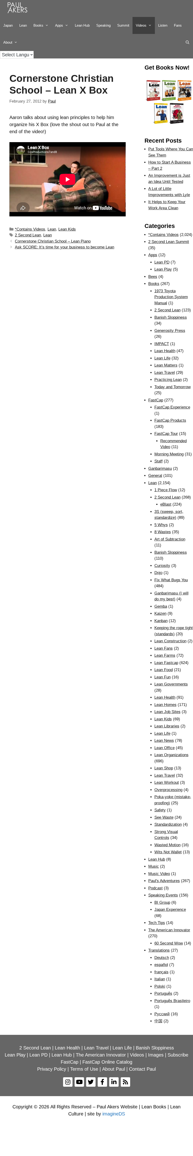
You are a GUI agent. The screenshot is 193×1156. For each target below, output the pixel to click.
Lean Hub (82, 25)
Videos (141, 25)
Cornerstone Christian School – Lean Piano (53, 241)
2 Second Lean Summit (168, 241)
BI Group (162, 902)
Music (153, 866)
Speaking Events (163, 895)
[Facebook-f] (102, 1082)
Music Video (159, 873)
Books (38, 25)
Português (163, 993)
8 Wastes (162, 532)
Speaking (103, 25)
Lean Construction (170, 641)
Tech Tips (156, 923)
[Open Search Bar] (187, 42)
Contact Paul (142, 1069)
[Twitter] (91, 1082)
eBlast (165, 504)
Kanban (161, 621)
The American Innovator (169, 930)
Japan (8, 25)
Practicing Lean (168, 379)
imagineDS (113, 1113)
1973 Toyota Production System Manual (171, 297)
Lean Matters (165, 365)
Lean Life (162, 358)
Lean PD (161, 262)
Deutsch (161, 957)
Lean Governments (171, 684)
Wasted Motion (167, 845)
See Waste (163, 817)
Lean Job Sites (167, 712)
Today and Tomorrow (172, 387)
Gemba (160, 606)
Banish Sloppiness (170, 317)
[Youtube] (79, 1082)
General (155, 475)
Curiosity (162, 565)
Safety (160, 810)
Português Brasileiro (172, 1001)
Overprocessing (168, 790)
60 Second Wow (168, 943)
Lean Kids (67, 229)
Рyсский (162, 1014)
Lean (23, 25)
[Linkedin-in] (114, 1082)
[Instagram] (67, 1082)
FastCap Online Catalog (107, 1062)
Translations (159, 950)
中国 (158, 1021)
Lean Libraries (166, 726)
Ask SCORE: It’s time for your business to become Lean (64, 247)
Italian (159, 979)
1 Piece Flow (165, 490)
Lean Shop (163, 768)
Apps (152, 255)
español (161, 964)
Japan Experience (170, 909)
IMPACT (161, 344)
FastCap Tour (166, 433)
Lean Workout (166, 782)
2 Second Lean (28, 235)
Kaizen (160, 613)
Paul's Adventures (164, 881)
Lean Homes (165, 704)
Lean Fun (162, 677)
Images (156, 1054)
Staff (158, 461)
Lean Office (164, 748)
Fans (178, 25)
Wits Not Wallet (168, 852)
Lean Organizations (171, 755)
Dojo (158, 572)
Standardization (168, 824)
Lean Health (164, 351)
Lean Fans (163, 648)
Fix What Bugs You (171, 580)
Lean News (164, 740)
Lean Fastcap (166, 663)
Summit (123, 25)
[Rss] (125, 1082)
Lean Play (163, 269)
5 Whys (161, 525)
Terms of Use (84, 1069)
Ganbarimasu (160, 468)
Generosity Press (169, 330)
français (161, 972)
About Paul (113, 1069)
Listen (162, 25)
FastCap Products (170, 420)
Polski (159, 986)
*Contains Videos (30, 229)
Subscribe (178, 1054)
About (7, 42)
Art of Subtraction (169, 539)
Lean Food (163, 670)
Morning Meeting (169, 454)
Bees (152, 276)
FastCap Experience (172, 407)
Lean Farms (164, 655)
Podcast (155, 888)
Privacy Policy (51, 1069)
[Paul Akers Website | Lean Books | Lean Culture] (18, 8)
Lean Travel (164, 372)
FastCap (155, 400)
